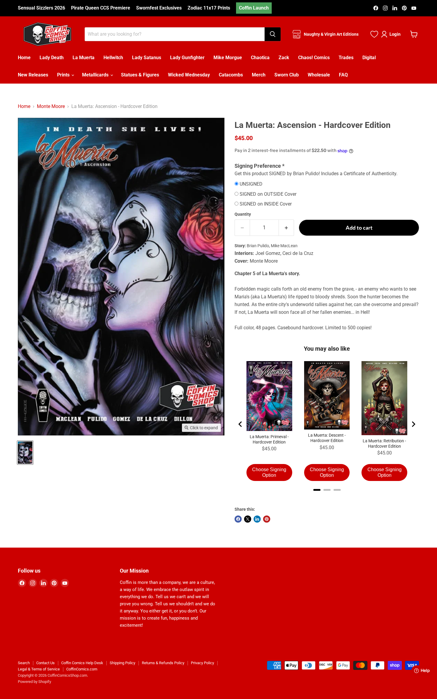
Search (24, 663)
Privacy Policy (202, 663)
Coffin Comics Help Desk (82, 663)
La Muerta (84, 57)
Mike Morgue (227, 57)
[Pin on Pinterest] (266, 519)
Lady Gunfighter (187, 57)
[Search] (273, 34)
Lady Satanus (146, 57)
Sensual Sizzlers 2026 (41, 8)
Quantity (243, 214)
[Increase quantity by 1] (286, 228)
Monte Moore (51, 106)
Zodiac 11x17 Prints (209, 8)
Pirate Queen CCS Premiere (100, 8)
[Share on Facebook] (238, 519)
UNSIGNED (251, 184)
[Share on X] (247, 519)
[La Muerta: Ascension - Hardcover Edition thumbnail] (25, 452)
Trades (346, 57)
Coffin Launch (254, 8)
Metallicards (96, 75)
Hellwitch (113, 57)
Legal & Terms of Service (39, 669)
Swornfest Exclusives (159, 8)
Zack (284, 57)
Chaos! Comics (314, 57)
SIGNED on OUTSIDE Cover (268, 194)
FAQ (343, 75)
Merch (258, 75)
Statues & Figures (140, 75)
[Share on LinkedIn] (257, 519)
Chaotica (260, 57)
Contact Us (45, 663)
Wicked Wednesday (189, 75)
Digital (369, 57)
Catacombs (231, 75)
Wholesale (319, 75)
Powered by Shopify (34, 681)
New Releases (33, 75)
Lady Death (52, 57)
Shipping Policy (122, 663)
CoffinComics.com (81, 669)
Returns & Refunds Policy (163, 663)
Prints (64, 75)
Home (24, 57)
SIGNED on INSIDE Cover (266, 204)
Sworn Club (286, 75)
